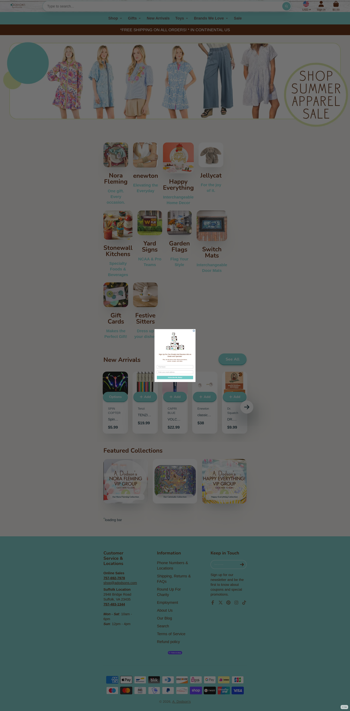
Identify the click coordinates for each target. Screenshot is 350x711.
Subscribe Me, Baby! (175, 377)
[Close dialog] (194, 331)
